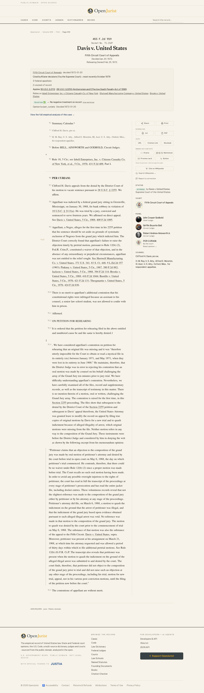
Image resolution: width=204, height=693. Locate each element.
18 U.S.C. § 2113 (47, 89)
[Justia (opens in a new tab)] (56, 664)
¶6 (50, 178)
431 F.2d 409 (96, 164)
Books (91, 20)
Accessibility (50, 685)
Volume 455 (48, 32)
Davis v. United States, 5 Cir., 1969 (76, 219)
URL (139, 143)
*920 (42, 240)
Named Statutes (99, 662)
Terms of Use (116, 685)
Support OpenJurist (161, 656)
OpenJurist (35, 32)
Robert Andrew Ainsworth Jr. (156, 233)
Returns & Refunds (82, 685)
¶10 (49, 292)
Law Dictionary (98, 646)
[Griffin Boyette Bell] (139, 227)
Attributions (101, 685)
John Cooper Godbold (153, 217)
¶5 (50, 159)
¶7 (50, 185)
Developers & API (148, 639)
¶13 (49, 328)
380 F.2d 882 (110, 267)
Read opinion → (150, 246)
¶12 (49, 320)
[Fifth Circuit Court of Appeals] (139, 243)
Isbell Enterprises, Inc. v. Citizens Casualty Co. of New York (70, 93)
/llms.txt (144, 643)
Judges (59, 20)
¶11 (49, 313)
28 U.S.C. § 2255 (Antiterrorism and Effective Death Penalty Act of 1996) (91, 89)
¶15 (49, 590)
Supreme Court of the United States (153, 192)
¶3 (50, 137)
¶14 (49, 344)
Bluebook (167, 143)
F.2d (58, 32)
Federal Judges (98, 650)
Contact (66, 685)
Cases (24, 20)
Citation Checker (99, 674)
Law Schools (97, 658)
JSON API (144, 647)
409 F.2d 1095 (104, 219)
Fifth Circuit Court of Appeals (102, 55)
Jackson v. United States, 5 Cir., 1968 (72, 271)
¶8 (50, 201)
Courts (46, 20)
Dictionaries (75, 20)
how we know (88, 102)
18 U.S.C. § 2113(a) (63, 211)
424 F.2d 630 (72, 285)
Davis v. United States (97, 534)
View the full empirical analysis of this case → (52, 114)
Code (35, 20)
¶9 (50, 227)
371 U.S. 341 (82, 262)
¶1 (50, 123)
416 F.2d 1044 (90, 276)
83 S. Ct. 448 (98, 262)
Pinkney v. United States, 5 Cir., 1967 (81, 267)
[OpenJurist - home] (102, 11)
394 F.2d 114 (101, 271)
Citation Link (153, 143)
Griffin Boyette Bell (152, 225)
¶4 (50, 147)
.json (45, 609)
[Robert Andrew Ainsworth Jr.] (139, 235)
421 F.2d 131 (82, 280)
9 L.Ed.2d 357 (115, 262)
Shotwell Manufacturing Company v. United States (124, 93)
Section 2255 (59, 402)
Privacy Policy (133, 685)
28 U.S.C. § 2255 (107, 190)
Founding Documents (101, 666)
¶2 (50, 130)
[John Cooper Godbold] (139, 219)
